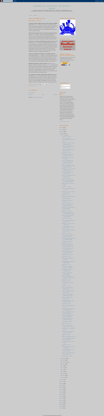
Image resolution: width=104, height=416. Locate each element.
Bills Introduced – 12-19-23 (67, 200)
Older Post (56, 94)
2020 (62, 383)
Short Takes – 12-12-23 (66, 264)
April (63, 371)
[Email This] (42, 84)
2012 (62, 398)
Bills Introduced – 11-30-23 (67, 356)
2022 (62, 379)
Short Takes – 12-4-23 (66, 334)
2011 (62, 400)
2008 (62, 406)
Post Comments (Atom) (38, 97)
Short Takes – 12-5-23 (66, 323)
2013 (62, 396)
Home (30, 15)
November (64, 358)
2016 (62, 391)
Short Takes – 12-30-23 (66, 136)
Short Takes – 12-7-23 (66, 303)
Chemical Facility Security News (52, 7)
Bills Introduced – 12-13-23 (67, 254)
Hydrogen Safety (48, 64)
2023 (62, 133)
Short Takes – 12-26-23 (66, 163)
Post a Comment (32, 92)
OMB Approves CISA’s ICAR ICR (68, 196)
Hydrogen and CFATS (66, 198)
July (63, 366)
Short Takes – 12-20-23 (66, 194)
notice (39, 55)
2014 (62, 394)
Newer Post (31, 94)
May (63, 369)
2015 (62, 392)
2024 (62, 131)
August (63, 364)
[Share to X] (45, 84)
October (64, 360)
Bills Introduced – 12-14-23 (67, 241)
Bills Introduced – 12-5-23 (67, 321)
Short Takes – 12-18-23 (66, 210)
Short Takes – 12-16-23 (66, 218)
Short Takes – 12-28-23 (66, 152)
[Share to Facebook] (46, 84)
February (64, 375)
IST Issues (35, 15)
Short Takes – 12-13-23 (66, 256)
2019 (62, 385)
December (64, 134)
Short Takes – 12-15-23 (66, 233)
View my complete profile (64, 121)
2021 (62, 381)
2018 (62, 387)
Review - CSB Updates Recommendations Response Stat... (68, 140)
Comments (63, 87)
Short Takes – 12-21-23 (66, 186)
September (64, 362)
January (64, 377)
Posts (62, 85)
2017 (62, 389)
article (37, 24)
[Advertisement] (66, 74)
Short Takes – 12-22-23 (66, 178)
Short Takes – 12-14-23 (66, 243)
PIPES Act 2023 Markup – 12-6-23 (68, 336)
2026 (62, 127)
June (63, 367)
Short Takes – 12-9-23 (66, 285)
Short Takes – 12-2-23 (66, 344)
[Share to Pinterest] (47, 84)
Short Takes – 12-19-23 (66, 202)
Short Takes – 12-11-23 (66, 279)
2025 (62, 129)
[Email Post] (40, 84)
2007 (62, 408)
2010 (62, 402)
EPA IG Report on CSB (66, 280)
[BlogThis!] (43, 84)
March (63, 373)
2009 (62, 404)
